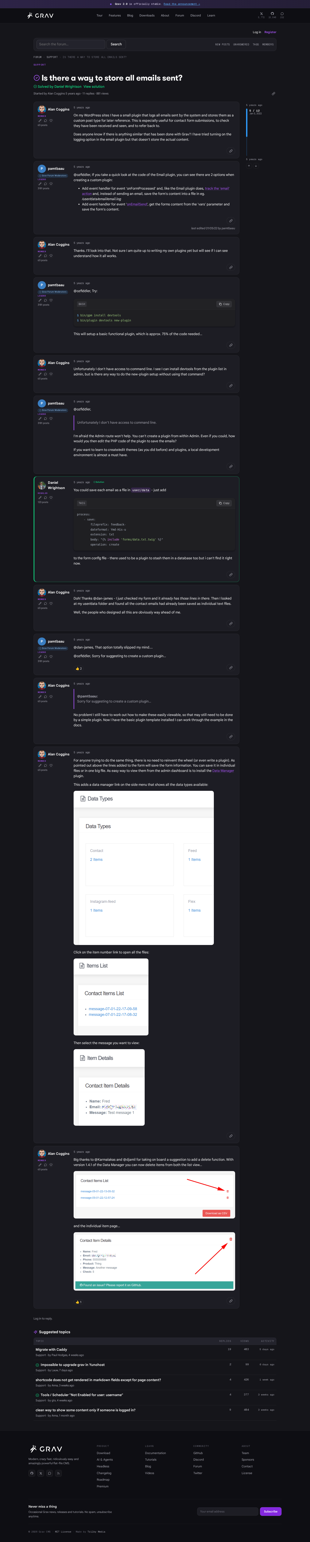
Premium (103, 1486)
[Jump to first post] (249, 166)
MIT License (63, 1531)
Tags (256, 44)
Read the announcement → (182, 4)
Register (270, 32)
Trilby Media (96, 1531)
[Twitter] (40, 1473)
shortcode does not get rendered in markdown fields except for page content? (98, 1380)
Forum (179, 15)
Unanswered (241, 44)
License (247, 1473)
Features (115, 15)
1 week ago (267, 1379)
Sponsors (248, 1459)
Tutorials (150, 1459)
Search (116, 44)
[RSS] (58, 1473)
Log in (257, 32)
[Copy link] (273, 93)
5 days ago (267, 1349)
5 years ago (82, 107)
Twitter (197, 1473)
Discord (195, 15)
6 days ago (267, 1364)
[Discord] (49, 1473)
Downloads (147, 15)
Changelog (104, 1473)
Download (103, 1453)
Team (245, 1453)
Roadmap (103, 1479)
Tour (99, 15)
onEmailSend (137, 204)
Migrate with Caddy (51, 1350)
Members (268, 44)
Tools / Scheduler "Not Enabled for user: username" (82, 1395)
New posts (222, 44)
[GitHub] (31, 1473)
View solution (94, 87)
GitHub (198, 1453)
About (165, 15)
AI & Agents (105, 1459)
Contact (247, 1466)
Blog (130, 15)
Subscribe (271, 1511)
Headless (103, 1466)
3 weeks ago (266, 1394)
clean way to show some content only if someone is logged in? (86, 1410)
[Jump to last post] (256, 166)
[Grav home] (39, 15)
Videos (149, 1473)
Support (52, 57)
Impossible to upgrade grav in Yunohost (73, 1365)
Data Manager (223, 771)
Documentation (155, 1453)
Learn (211, 15)
